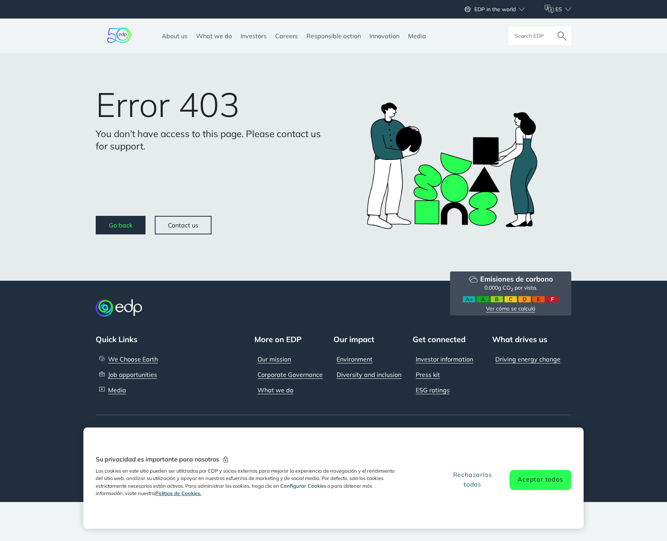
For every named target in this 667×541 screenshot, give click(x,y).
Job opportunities (132, 374)
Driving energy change (527, 359)
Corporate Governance (290, 374)
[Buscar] (562, 36)
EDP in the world (495, 9)
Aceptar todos (540, 479)
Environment (354, 359)
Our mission (274, 359)
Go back (120, 225)
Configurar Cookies (303, 486)
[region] (333, 478)
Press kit (428, 374)
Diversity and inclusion (369, 374)
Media (117, 390)
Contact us (183, 225)
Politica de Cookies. (178, 493)
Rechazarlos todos (472, 479)
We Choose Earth (133, 359)
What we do (275, 390)
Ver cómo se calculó (510, 308)
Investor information (444, 359)
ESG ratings (433, 390)
